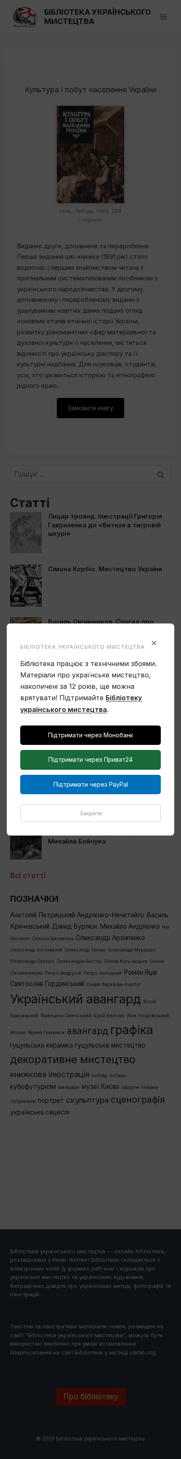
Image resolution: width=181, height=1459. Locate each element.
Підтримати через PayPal (90, 784)
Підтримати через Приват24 (90, 759)
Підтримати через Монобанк (90, 735)
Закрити (91, 813)
